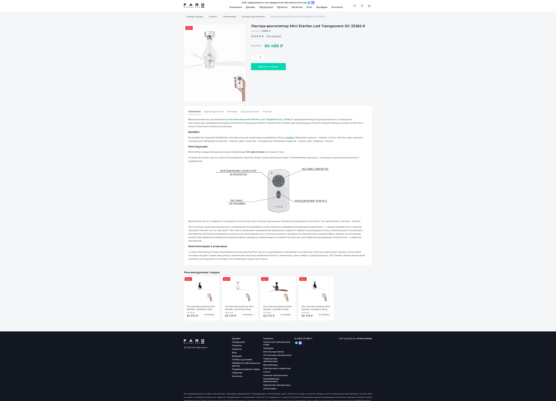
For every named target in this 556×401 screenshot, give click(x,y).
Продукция (266, 7)
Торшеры (268, 348)
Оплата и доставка (242, 359)
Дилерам (322, 7)
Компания (235, 7)
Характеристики (214, 111)
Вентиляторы (270, 365)
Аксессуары (269, 388)
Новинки (268, 338)
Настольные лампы (273, 351)
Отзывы (267, 111)
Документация (250, 111)
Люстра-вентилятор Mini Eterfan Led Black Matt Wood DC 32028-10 (277, 309)
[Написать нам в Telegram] (309, 2)
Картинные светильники (276, 385)
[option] (214, 63)
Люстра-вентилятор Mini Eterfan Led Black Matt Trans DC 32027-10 (201, 309)
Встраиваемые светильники (271, 380)
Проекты (282, 7)
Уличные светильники (275, 375)
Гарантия (237, 372)
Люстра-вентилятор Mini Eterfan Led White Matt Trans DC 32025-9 (239, 309)
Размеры (232, 111)
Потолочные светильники (277, 355)
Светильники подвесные (277, 368)
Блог (309, 7)
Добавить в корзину (268, 66)
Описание (194, 111)
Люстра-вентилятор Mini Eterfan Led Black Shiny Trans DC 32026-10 (315, 309)
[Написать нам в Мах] (312, 2)
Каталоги (297, 7)
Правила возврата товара (246, 369)
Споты (266, 372)
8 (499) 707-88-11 (303, 338)
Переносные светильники (270, 360)
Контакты (337, 7)
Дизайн (250, 7)
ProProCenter (364, 338)
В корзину (209, 314)
